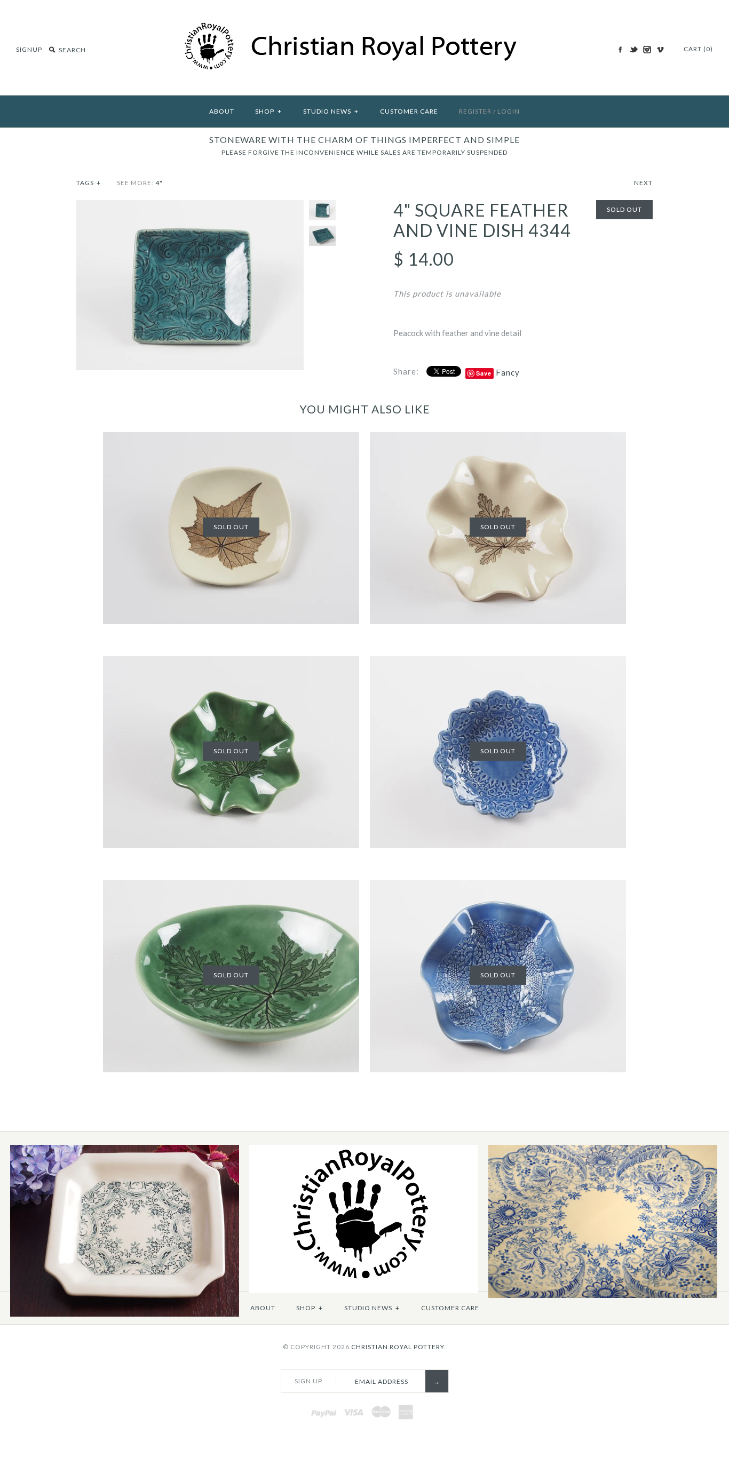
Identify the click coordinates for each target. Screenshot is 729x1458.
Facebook (620, 49)
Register (475, 111)
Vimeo (660, 49)
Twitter (633, 49)
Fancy (508, 372)
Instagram (647, 49)
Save (484, 373)
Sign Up (308, 1381)
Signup (29, 49)
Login (508, 111)
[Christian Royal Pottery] (365, 28)
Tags (88, 183)
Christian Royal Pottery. (398, 1347)
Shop (268, 111)
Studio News (331, 111)
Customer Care (409, 111)
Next (643, 183)
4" (159, 183)
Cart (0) (698, 49)
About (221, 111)
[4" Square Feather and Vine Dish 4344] (190, 206)
